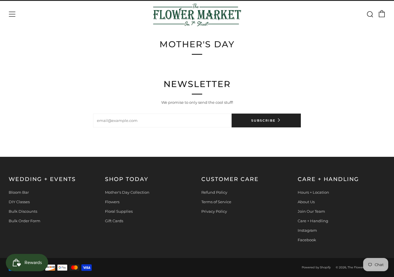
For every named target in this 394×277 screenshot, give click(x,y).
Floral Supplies (119, 211)
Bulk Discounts (23, 211)
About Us (306, 201)
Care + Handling (313, 220)
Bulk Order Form (24, 220)
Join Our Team (311, 211)
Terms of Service (216, 201)
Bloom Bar (19, 192)
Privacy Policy (214, 211)
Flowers (112, 201)
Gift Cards (114, 220)
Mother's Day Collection (127, 192)
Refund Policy (214, 192)
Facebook (307, 240)
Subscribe (263, 120)
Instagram (307, 230)
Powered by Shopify (316, 267)
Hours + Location (313, 192)
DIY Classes (19, 201)
